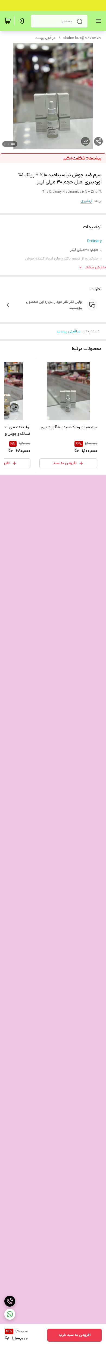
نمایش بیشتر (95, 267)
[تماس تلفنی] (9, 1301)
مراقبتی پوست (45, 38)
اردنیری (86, 201)
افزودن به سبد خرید (74, 1335)
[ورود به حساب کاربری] (22, 21)
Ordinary (94, 241)
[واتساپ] (9, 1314)
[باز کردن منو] (97, 21)
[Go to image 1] (13, 144)
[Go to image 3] (4, 144)
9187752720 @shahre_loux (82, 38)
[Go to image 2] (8, 144)
